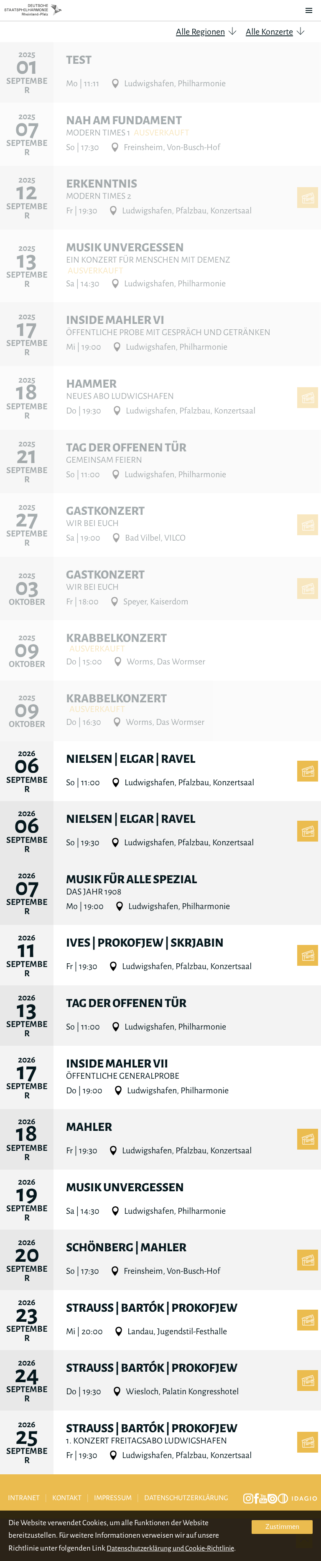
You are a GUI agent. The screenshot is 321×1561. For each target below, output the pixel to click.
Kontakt (67, 1498)
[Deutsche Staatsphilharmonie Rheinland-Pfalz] (33, 10)
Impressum (113, 1498)
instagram (248, 1498)
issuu (273, 1499)
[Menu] (309, 10)
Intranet (24, 1498)
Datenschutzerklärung (186, 1498)
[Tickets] (307, 197)
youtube (263, 1499)
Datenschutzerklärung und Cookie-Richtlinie (170, 1548)
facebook (256, 1498)
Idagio (297, 1498)
